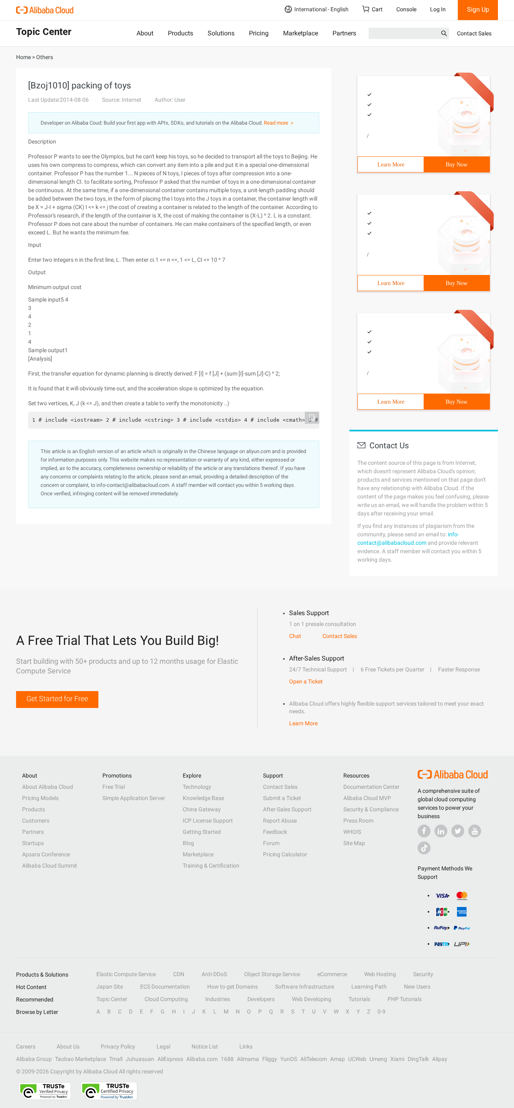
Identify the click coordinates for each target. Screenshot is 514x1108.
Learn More (390, 165)
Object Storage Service (272, 974)
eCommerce (332, 974)
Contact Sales (474, 33)
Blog (188, 843)
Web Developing (311, 999)
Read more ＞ (279, 123)
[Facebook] (424, 831)
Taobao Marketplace (80, 1059)
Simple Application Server (133, 798)
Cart (377, 9)
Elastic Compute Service (126, 974)
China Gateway (202, 809)
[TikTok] (424, 847)
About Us (68, 1046)
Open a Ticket (306, 681)
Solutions (221, 33)
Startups (33, 843)
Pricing (259, 33)
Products (180, 33)
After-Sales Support (287, 809)
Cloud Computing (166, 999)
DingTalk (418, 1059)
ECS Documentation (165, 986)
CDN (178, 974)
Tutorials (359, 999)
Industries (217, 999)
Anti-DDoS (214, 974)
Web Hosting (380, 974)
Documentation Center (371, 787)
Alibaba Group (34, 1059)
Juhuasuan (140, 1059)
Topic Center (111, 999)
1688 (227, 1059)
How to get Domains (232, 986)
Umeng (378, 1059)
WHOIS (352, 832)
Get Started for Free (57, 698)
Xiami (397, 1059)
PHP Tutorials (405, 999)
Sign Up (478, 9)
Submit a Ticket (282, 798)
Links (246, 1046)
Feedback (275, 832)
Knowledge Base (203, 798)
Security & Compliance (371, 809)
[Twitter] (457, 831)
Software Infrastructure (304, 986)
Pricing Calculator (285, 854)
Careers (25, 1046)
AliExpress (170, 1059)
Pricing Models (40, 798)
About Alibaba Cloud (47, 787)
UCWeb (357, 1059)
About (145, 33)
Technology (197, 787)
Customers (35, 820)
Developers (261, 999)
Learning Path (369, 986)
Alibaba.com (202, 1059)
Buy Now (456, 165)
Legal (163, 1046)
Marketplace (300, 33)
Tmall (115, 1059)
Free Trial (113, 787)
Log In (438, 9)
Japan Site (109, 986)
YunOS (288, 1059)
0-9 (381, 1011)
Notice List (205, 1046)
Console (406, 9)
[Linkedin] (440, 831)
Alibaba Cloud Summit (49, 865)
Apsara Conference (46, 854)
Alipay (439, 1059)
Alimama (248, 1059)
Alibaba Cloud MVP (367, 798)
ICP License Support (208, 820)
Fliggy (269, 1059)
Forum (271, 843)
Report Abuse (280, 820)
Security (423, 974)
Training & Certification (211, 865)
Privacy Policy (118, 1046)
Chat (295, 636)
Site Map (354, 843)
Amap (337, 1059)
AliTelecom (313, 1059)
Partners (344, 33)
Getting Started (202, 832)
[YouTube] (474, 831)
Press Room (358, 820)
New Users (417, 986)
